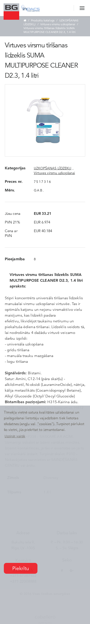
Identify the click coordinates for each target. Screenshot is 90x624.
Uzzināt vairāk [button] (15, 436)
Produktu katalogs (42, 20)
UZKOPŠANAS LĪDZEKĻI (53, 168)
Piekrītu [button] (20, 568)
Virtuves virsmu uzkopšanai (57, 24)
